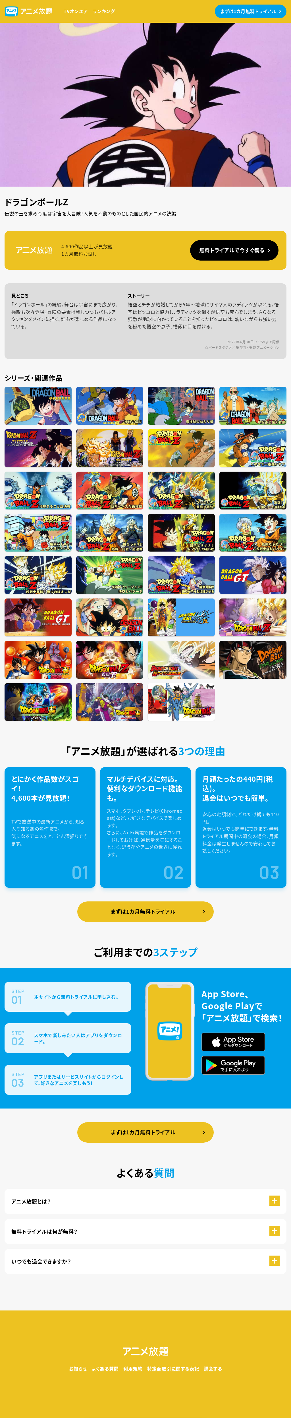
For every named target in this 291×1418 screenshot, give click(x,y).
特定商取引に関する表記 (173, 1368)
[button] (145, 1201)
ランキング (104, 11)
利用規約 (133, 1368)
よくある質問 (105, 1368)
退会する (213, 1368)
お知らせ (78, 1368)
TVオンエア (76, 11)
